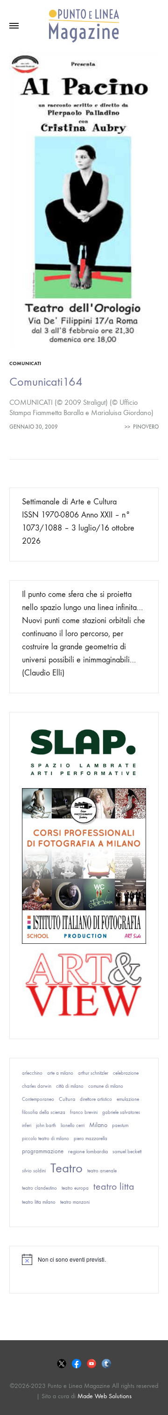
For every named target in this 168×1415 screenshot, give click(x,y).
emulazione (128, 1099)
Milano (98, 1125)
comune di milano (105, 1086)
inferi (26, 1125)
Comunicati (25, 363)
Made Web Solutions (104, 1396)
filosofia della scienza (43, 1112)
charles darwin (36, 1086)
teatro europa (75, 1188)
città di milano (70, 1086)
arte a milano (60, 1073)
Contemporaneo (38, 1099)
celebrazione (126, 1073)
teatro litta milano (39, 1202)
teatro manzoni (75, 1202)
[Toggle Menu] (14, 26)
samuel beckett (126, 1152)
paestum (120, 1125)
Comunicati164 (46, 381)
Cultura (67, 1099)
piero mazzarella (90, 1138)
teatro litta (113, 1186)
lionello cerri (72, 1125)
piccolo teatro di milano (45, 1138)
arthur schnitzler (93, 1073)
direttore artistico (96, 1099)
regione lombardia (88, 1151)
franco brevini (84, 1112)
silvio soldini (34, 1171)
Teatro (66, 1168)
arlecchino (32, 1073)
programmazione (42, 1151)
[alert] (84, 1259)
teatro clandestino (39, 1188)
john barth (46, 1125)
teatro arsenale (102, 1171)
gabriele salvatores (121, 1112)
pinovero (146, 427)
